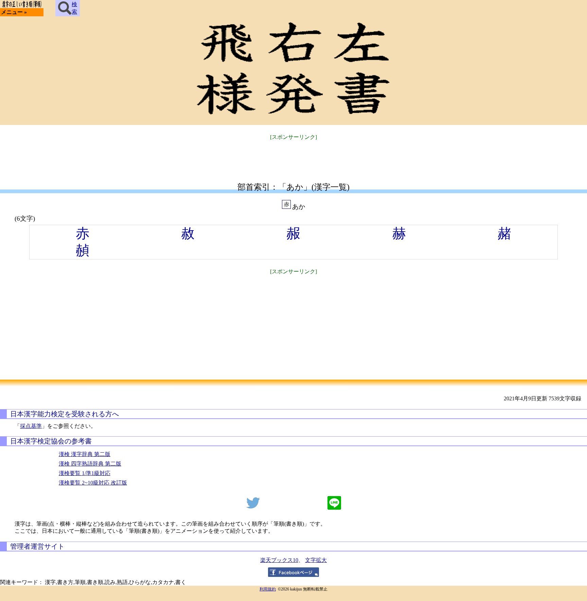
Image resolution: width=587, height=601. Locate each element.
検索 (74, 8)
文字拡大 (316, 560)
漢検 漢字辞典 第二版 (84, 454)
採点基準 (31, 426)
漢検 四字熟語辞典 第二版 (90, 464)
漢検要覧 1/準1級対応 (84, 473)
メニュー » (14, 12)
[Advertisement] (293, 157)
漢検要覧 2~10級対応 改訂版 (93, 483)
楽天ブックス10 (279, 560)
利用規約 (268, 589)
